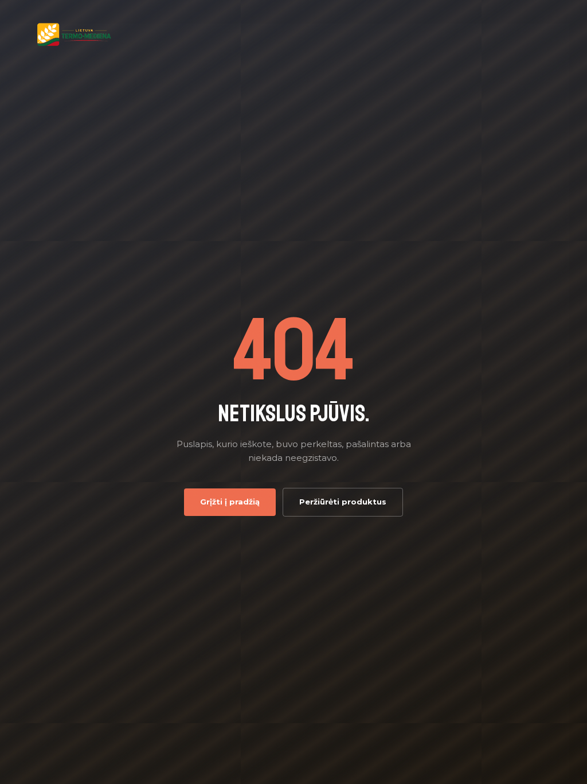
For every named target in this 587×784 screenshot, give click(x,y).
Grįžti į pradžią (230, 501)
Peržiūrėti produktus (342, 501)
